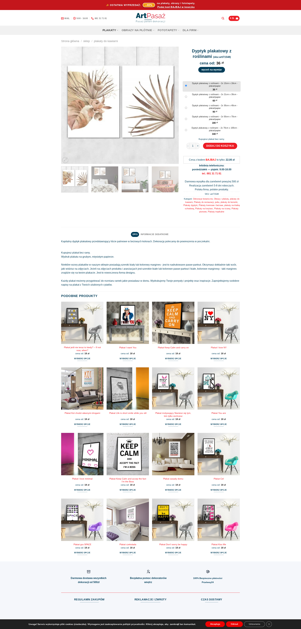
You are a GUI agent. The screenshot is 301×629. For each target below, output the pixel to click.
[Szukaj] (223, 18)
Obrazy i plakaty (221, 199)
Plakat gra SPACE (82, 544)
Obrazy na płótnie (137, 30)
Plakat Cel (219, 478)
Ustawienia (254, 624)
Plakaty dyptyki (190, 205)
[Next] (172, 105)
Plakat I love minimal (82, 478)
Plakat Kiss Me (218, 544)
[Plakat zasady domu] (173, 454)
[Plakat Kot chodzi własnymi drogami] (82, 388)
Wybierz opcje (82, 359)
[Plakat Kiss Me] (219, 520)
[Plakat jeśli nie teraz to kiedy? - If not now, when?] (82, 323)
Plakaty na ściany (222, 208)
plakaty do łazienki (229, 202)
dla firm (189, 30)
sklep (86, 41)
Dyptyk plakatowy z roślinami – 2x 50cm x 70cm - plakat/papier (215, 117)
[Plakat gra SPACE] (82, 520)
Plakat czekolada (127, 544)
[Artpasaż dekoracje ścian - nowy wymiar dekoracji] (150, 18)
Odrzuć (234, 624)
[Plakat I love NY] (219, 323)
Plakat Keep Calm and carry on (173, 347)
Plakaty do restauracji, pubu (206, 202)
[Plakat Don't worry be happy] (173, 520)
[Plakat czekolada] (128, 520)
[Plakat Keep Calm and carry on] (173, 323)
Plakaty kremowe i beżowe (211, 205)
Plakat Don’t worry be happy (173, 544)
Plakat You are (218, 413)
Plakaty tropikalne (216, 212)
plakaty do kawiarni (106, 41)
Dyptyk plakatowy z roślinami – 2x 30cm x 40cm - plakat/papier (215, 106)
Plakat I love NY (219, 347)
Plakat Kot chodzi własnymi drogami (82, 413)
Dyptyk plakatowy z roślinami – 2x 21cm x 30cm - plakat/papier (215, 95)
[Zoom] (65, 160)
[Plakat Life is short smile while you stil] (128, 388)
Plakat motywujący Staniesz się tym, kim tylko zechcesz (173, 414)
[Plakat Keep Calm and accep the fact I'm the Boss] (128, 454)
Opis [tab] (135, 234)
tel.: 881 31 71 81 (211, 173)
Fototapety (167, 30)
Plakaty (109, 30)
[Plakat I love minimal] (82, 454)
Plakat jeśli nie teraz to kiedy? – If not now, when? (82, 349)
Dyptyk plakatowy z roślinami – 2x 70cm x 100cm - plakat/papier (215, 129)
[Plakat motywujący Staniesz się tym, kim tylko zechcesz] (173, 388)
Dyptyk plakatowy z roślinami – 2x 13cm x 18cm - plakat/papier (215, 84)
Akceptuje (215, 624)
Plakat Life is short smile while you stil (127, 413)
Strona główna (70, 41)
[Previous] (67, 105)
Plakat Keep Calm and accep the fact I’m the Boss (127, 480)
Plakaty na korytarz (204, 208)
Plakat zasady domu (173, 478)
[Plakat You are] (219, 388)
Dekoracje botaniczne (203, 199)
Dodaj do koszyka (220, 146)
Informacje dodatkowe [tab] (155, 234)
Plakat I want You (127, 347)
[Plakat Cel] (219, 454)
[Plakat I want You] (128, 323)
